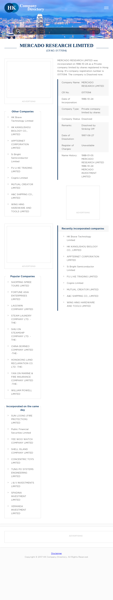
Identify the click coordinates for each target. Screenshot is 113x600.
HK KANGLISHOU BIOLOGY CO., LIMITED (21, 131)
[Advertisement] (83, 199)
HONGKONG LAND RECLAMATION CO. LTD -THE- (22, 363)
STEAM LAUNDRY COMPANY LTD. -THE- (21, 319)
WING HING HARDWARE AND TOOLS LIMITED (21, 208)
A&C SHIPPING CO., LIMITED (82, 296)
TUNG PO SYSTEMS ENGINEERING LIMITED (22, 473)
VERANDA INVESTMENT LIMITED (18, 510)
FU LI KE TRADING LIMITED (82, 276)
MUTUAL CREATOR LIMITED (83, 289)
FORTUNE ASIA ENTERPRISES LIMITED (20, 295)
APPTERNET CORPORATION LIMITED (20, 144)
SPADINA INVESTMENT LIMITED (18, 496)
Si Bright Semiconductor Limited (19, 158)
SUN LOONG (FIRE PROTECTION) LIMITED (21, 419)
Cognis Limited (75, 283)
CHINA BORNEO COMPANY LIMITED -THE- (22, 350)
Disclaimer (56, 553)
